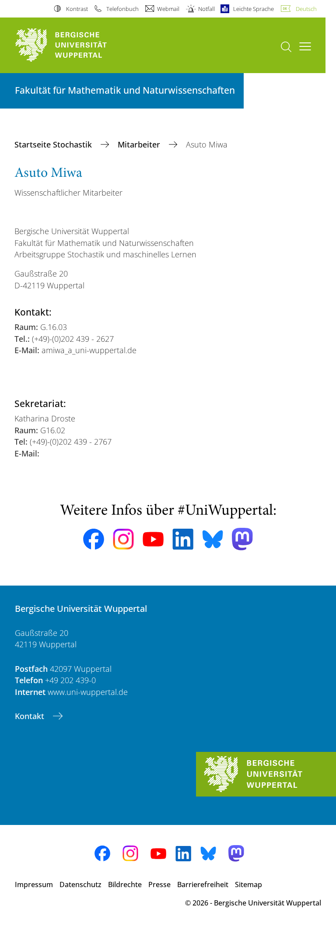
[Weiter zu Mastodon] (242, 539)
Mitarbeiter (140, 144)
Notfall (206, 9)
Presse (159, 884)
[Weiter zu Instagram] (123, 539)
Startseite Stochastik (54, 144)
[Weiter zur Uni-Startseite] (76, 45)
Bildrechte (125, 884)
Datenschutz (81, 884)
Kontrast (77, 9)
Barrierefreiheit (202, 884)
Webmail (168, 9)
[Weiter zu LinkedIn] (182, 539)
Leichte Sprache (253, 9)
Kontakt (30, 716)
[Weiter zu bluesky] (212, 539)
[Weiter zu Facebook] (93, 539)
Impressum (34, 884)
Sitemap (248, 884)
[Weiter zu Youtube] (153, 539)
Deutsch (306, 9)
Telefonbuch (122, 9)
